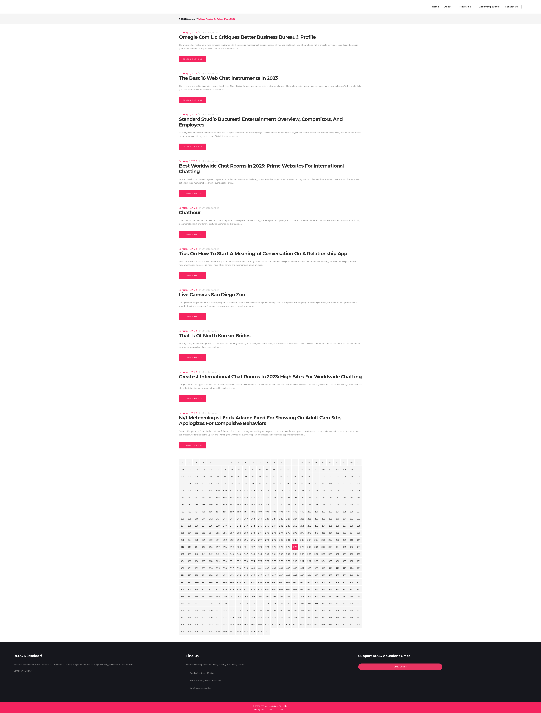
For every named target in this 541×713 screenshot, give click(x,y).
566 (323, 610)
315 (204, 546)
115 (260, 490)
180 (351, 504)
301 (288, 539)
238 (211, 525)
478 (253, 589)
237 (204, 525)
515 (330, 596)
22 (337, 462)
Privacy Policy (259, 709)
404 (281, 568)
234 (182, 525)
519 (359, 596)
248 (281, 525)
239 (218, 525)
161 (218, 504)
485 (302, 589)
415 (359, 568)
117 (274, 490)
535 (288, 603)
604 (225, 624)
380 (295, 561)
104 (182, 490)
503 (246, 596)
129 (359, 490)
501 (232, 596)
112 (239, 490)
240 (225, 525)
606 (239, 624)
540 (323, 603)
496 (197, 596)
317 (218, 546)
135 (218, 497)
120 (295, 490)
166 (253, 504)
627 (204, 631)
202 (323, 511)
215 (232, 518)
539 (316, 603)
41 (288, 469)
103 (359, 483)
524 (211, 603)
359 (330, 554)
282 (337, 532)
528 (239, 603)
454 (267, 582)
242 (239, 525)
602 (211, 624)
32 (224, 469)
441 (359, 575)
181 (359, 504)
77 (358, 476)
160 (211, 504)
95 (302, 483)
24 (351, 462)
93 (288, 483)
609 (260, 624)
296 (253, 539)
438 (337, 575)
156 (182, 504)
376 (267, 561)
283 (344, 532)
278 (309, 532)
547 (189, 610)
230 (337, 518)
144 (281, 497)
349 (260, 554)
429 (274, 575)
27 (189, 469)
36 (253, 469)
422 (225, 575)
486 (309, 589)
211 (204, 518)
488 (323, 589)
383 (316, 561)
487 (316, 589)
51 (358, 469)
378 (281, 561)
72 (323, 476)
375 (260, 561)
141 (260, 497)
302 (295, 539)
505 (260, 596)
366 (197, 561)
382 (309, 561)
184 (197, 511)
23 (344, 462)
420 (211, 575)
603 (218, 624)
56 (210, 476)
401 (260, 568)
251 (302, 525)
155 (359, 497)
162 (225, 504)
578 (225, 617)
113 (246, 490)
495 (189, 596)
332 (323, 546)
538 (309, 603)
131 (189, 497)
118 (281, 490)
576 (211, 617)
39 (274, 469)
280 (323, 532)
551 (218, 610)
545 (359, 603)
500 (225, 596)
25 (358, 462)
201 (316, 511)
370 (225, 561)
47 (330, 469)
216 (239, 518)
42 (295, 469)
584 (267, 617)
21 (330, 462)
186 (211, 511)
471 (204, 589)
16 (295, 462)
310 (351, 539)
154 (351, 497)
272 (267, 532)
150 (323, 497)
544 (351, 603)
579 (232, 617)
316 (211, 546)
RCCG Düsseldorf (187, 19)
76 (351, 476)
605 (232, 624)
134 (211, 497)
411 (330, 568)
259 (359, 525)
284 (351, 532)
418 (197, 575)
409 (316, 568)
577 (218, 617)
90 (267, 483)
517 (344, 596)
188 (225, 511)
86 (239, 483)
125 (330, 490)
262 (197, 532)
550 (211, 610)
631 (232, 631)
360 (337, 554)
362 (351, 554)
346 (239, 554)
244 (253, 525)
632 (239, 631)
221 (274, 518)
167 (260, 504)
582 (253, 617)
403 (274, 568)
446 (211, 582)
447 (218, 582)
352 (281, 554)
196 (281, 511)
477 (246, 589)
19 (316, 462)
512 (309, 596)
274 (281, 532)
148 (309, 497)
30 (210, 469)
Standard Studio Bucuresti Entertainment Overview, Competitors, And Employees (260, 122)
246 (267, 525)
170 (281, 504)
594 (337, 617)
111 (232, 490)
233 (359, 518)
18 (309, 462)
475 (232, 589)
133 (204, 497)
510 (295, 596)
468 (182, 589)
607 (246, 624)
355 (302, 554)
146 (295, 497)
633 (246, 631)
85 (231, 483)
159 (204, 504)
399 (246, 568)
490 (337, 589)
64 (267, 476)
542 (337, 603)
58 (224, 476)
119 (288, 490)
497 (204, 596)
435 (316, 575)
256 (337, 525)
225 (302, 518)
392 (197, 568)
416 (182, 575)
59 (231, 476)
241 (232, 525)
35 (246, 469)
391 (189, 568)
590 (309, 617)
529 (246, 603)
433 (302, 575)
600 (197, 624)
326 (281, 546)
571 (359, 610)
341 (204, 554)
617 (316, 624)
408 (309, 568)
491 (344, 589)
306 (323, 539)
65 (274, 476)
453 (260, 582)
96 (309, 483)
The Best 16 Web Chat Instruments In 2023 (228, 78)
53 (189, 476)
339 (189, 554)
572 (182, 617)
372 (239, 561)
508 (281, 596)
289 (204, 539)
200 (309, 511)
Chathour (190, 212)
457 (288, 582)
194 (267, 511)
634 (253, 631)
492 (351, 589)
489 (330, 589)
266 (225, 532)
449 (232, 582)
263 (204, 532)
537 (302, 603)
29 (203, 469)
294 (239, 539)
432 (295, 575)
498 (211, 596)
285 (359, 532)
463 (330, 582)
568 (337, 610)
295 (246, 539)
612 (281, 624)
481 (274, 589)
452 (253, 582)
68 (295, 476)
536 (295, 603)
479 (260, 589)
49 (344, 469)
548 (197, 610)
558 (267, 610)
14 (281, 462)
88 (253, 483)
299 (274, 539)
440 (351, 575)
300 (281, 539)
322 (253, 546)
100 (337, 483)
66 (281, 476)
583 (260, 617)
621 (344, 624)
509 (288, 596)
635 (260, 631)
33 (231, 469)
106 (197, 490)
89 (260, 483)
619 (330, 624)
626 (197, 631)
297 (260, 539)
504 (253, 596)
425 (246, 575)
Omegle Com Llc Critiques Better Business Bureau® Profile (247, 37)
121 (302, 490)
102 (351, 483)
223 (288, 518)
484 (295, 589)
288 (197, 539)
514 (323, 596)
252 (309, 525)
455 (274, 582)
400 (253, 568)
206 (351, 511)
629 (218, 631)
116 (267, 490)
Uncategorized (210, 32)
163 (232, 504)
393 (204, 568)
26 (182, 469)
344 (225, 554)
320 (239, 546)
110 (225, 490)
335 (344, 546)
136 (225, 497)
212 (211, 518)
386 (337, 561)
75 (344, 476)
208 (182, 518)
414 (351, 568)
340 (197, 554)
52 (182, 476)
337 (359, 546)
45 (316, 469)
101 (344, 483)
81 (203, 483)
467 (359, 582)
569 (344, 610)
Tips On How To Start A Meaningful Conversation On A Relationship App (263, 254)
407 (302, 568)
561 (288, 610)
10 (252, 462)
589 (302, 617)
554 (239, 610)
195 (274, 511)
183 (189, 511)
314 (197, 546)
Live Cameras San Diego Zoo (212, 295)
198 (295, 511)
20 (323, 462)
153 (344, 497)
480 (267, 589)
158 (197, 504)
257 (344, 525)
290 (211, 539)
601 (204, 624)
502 (239, 596)
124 (323, 490)
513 (316, 596)
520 (182, 603)
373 (246, 561)
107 (204, 490)
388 (351, 561)
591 (316, 617)
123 (316, 490)
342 (211, 554)
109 (218, 490)
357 (316, 554)
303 (302, 539)
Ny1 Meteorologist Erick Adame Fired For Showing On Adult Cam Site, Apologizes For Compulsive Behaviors (260, 420)
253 (316, 525)
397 (232, 568)
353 (288, 554)
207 (359, 511)
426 (253, 575)
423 (232, 575)
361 (344, 554)
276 (295, 532)
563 (302, 610)
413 (344, 568)
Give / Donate (400, 666)
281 (330, 532)
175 (316, 504)
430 (281, 575)
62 (253, 476)
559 (274, 610)
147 (302, 497)
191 (246, 511)
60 (239, 476)
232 (351, 518)
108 (211, 490)
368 (211, 561)
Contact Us (282, 709)
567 (330, 610)
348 (253, 554)
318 (225, 546)
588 (295, 617)
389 (359, 561)
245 (260, 525)
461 (316, 582)
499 (218, 596)
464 (337, 582)
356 (309, 554)
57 (217, 476)
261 (189, 532)
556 (253, 610)
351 (274, 554)
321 (246, 546)
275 (288, 532)
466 (351, 582)
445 (204, 582)
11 (259, 462)
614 (295, 624)
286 (182, 539)
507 (274, 596)
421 (218, 575)
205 (344, 511)
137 (232, 497)
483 (288, 589)
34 (239, 469)
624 (182, 631)
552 (225, 610)
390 (182, 568)
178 (337, 504)
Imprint (272, 709)
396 (225, 568)
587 (288, 617)
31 (217, 469)
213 (218, 518)
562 (295, 610)
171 (288, 504)
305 (316, 539)
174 (309, 504)
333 (330, 546)
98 (323, 483)
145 (288, 497)
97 (316, 483)
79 (189, 483)
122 (309, 490)
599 (189, 624)
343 (218, 554)
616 (309, 624)
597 (359, 617)
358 (323, 554)
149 (316, 497)
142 (267, 497)
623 (359, 624)
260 (182, 532)
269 (246, 532)
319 (232, 546)
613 (288, 624)
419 (204, 575)
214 (225, 518)
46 (323, 469)
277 (302, 532)
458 (295, 582)
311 (359, 539)
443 (189, 582)
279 (316, 532)
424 (239, 575)
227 (316, 518)
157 (189, 504)
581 (246, 617)
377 (274, 561)
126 (337, 490)
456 (281, 582)
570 (351, 610)
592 (323, 617)
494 (182, 596)
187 (218, 511)
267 (232, 532)
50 (351, 469)
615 (302, 624)
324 (267, 546)
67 (288, 476)
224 (295, 518)
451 (246, 582)
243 (246, 525)
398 (239, 568)
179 (344, 504)
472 (211, 589)
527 (232, 603)
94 (295, 483)
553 (232, 610)
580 (239, 617)
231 (344, 518)
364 (182, 561)
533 (274, 603)
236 (197, 525)
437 (330, 575)
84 (224, 483)
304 (309, 539)
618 (323, 624)
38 (267, 469)
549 (204, 610)
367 (204, 561)
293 (232, 539)
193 (260, 511)
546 (182, 610)
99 (330, 483)
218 (253, 518)
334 (337, 546)
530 (253, 603)
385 (330, 561)
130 (182, 497)
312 (182, 546)
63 (260, 476)
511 (302, 596)
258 (351, 525)
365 (189, 561)
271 (260, 532)
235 (189, 525)
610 (267, 624)
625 (189, 631)
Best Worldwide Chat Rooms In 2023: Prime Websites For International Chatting (261, 168)
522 (197, 603)
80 (196, 483)
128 (351, 490)
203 (330, 511)
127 (344, 490)
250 (295, 525)
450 (239, 582)
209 (189, 518)
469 (189, 589)
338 (182, 554)
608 (253, 624)
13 (273, 462)
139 (246, 497)
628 (211, 631)
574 (197, 617)
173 (302, 504)
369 (218, 561)
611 (274, 624)
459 (302, 582)
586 (281, 617)
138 (239, 497)
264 (211, 532)
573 (189, 617)
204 (337, 511)
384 (323, 561)
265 (218, 532)
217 (246, 518)
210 (197, 518)
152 (337, 497)
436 (323, 575)
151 (330, 497)
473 (218, 589)
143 (274, 497)
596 (351, 617)
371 (232, 561)
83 (217, 483)
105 (189, 490)
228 (323, 518)
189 (232, 511)
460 (309, 582)
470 (197, 589)
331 (316, 546)
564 (309, 610)
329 (302, 546)
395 (218, 568)
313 (189, 546)
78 (182, 483)
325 (274, 546)
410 (323, 568)
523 (204, 603)
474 (225, 589)
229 (330, 518)
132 (197, 497)
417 (189, 575)
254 (323, 525)
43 (302, 469)
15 (288, 462)
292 (225, 539)
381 (302, 561)
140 (253, 497)
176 (323, 504)
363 (359, 554)
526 (225, 603)
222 (281, 518)
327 (288, 546)
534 (281, 603)
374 (253, 561)
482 (281, 589)
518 (351, 596)
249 (288, 525)
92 (281, 483)
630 (225, 631)
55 (203, 476)
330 (309, 546)
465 (344, 582)
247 (274, 525)
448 (225, 582)
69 (302, 476)
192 (253, 511)
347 (246, 554)
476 (239, 589)
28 (196, 469)
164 (239, 504)
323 (260, 546)
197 (288, 511)
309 (344, 539)
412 (337, 568)
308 (337, 539)
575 (204, 617)
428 (267, 575)
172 (295, 504)
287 (189, 539)
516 (337, 596)
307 (330, 539)
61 (246, 476)
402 (267, 568)
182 (182, 511)
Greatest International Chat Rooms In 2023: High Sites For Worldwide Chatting (270, 377)
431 (288, 575)
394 (211, 568)
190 (239, 511)
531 (260, 603)
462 (323, 582)
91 (274, 483)
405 (288, 568)
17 (302, 462)
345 (232, 554)
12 (266, 462)
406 (295, 568)
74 (337, 476)
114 (253, 490)
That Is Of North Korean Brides (214, 336)
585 (274, 617)
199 (302, 511)
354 (295, 554)
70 (309, 476)
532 (267, 603)
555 (246, 610)
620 (337, 624)
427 (260, 575)
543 (344, 603)
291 (218, 539)
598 (182, 624)
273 (274, 532)
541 (330, 603)
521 (189, 603)
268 (239, 532)
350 (267, 554)
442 (182, 582)
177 (330, 504)
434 (309, 575)
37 (260, 469)
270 (253, 532)
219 (260, 518)
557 (260, 610)
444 (197, 582)
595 (344, 617)
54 (196, 476)
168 (267, 504)
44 (309, 469)
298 (267, 539)
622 (351, 624)
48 (337, 469)
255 (330, 525)
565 (316, 610)
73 (330, 476)
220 (267, 518)
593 (330, 617)
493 (359, 589)
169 (274, 504)
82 (210, 483)
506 (267, 596)
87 (246, 483)
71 (316, 476)
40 (281, 469)
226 (309, 518)
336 (351, 546)
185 (204, 511)
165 (246, 504)
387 (344, 561)
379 (288, 561)
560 (281, 610)
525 (218, 603)
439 (344, 575)
